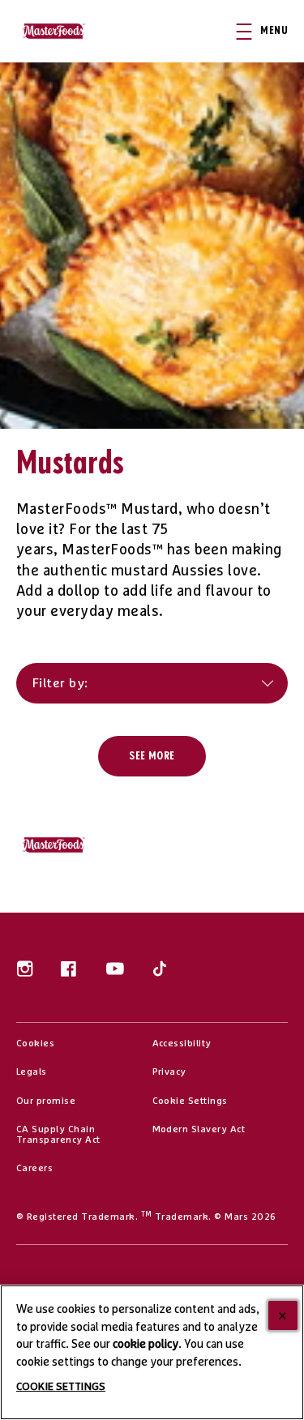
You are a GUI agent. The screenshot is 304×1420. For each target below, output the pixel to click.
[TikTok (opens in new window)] (160, 974)
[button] (270, 32)
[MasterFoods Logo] (58, 845)
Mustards (70, 464)
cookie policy (145, 1344)
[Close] (283, 1315)
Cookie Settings (190, 1101)
